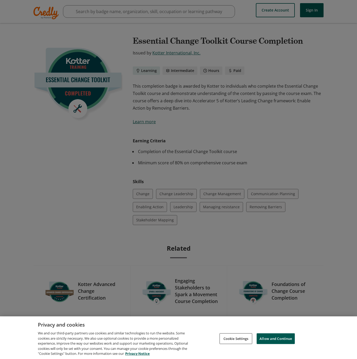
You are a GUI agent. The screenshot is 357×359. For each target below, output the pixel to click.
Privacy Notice (137, 353)
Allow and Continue (276, 338)
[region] (178, 337)
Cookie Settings (236, 338)
